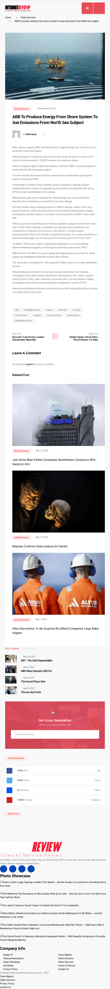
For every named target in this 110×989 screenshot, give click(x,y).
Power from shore (54, 315)
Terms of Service (66, 965)
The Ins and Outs (31, 692)
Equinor (49, 310)
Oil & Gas (76, 310)
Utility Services (28, 17)
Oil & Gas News (21, 315)
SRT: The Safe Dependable (36, 660)
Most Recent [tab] (29, 648)
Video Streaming (11, 962)
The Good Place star (33, 681)
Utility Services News (23, 321)
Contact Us (63, 969)
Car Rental (8, 965)
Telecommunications (13, 958)
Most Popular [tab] (12, 648)
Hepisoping (30, 134)
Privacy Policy (10, 969)
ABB (16, 310)
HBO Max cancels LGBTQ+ (36, 670)
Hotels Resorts (65, 958)
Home (8, 17)
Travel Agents (65, 954)
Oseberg (37, 315)
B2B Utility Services (32, 310)
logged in (30, 364)
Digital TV (8, 954)
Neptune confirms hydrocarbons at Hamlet (39, 546)
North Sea (63, 310)
